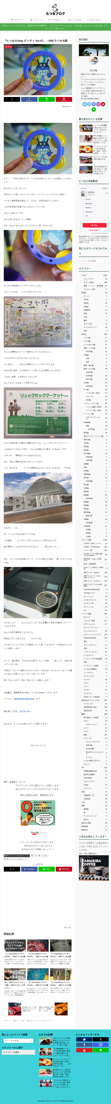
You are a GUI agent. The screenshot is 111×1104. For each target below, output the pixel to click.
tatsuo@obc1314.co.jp (24, 699)
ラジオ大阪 (44, 855)
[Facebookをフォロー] (94, 104)
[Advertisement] (38, 114)
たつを (35, 855)
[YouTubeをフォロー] (103, 104)
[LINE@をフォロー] (94, 109)
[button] (104, 261)
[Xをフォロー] (89, 104)
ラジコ (22, 711)
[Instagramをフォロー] (98, 104)
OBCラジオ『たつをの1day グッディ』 (17, 855)
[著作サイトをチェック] (84, 104)
